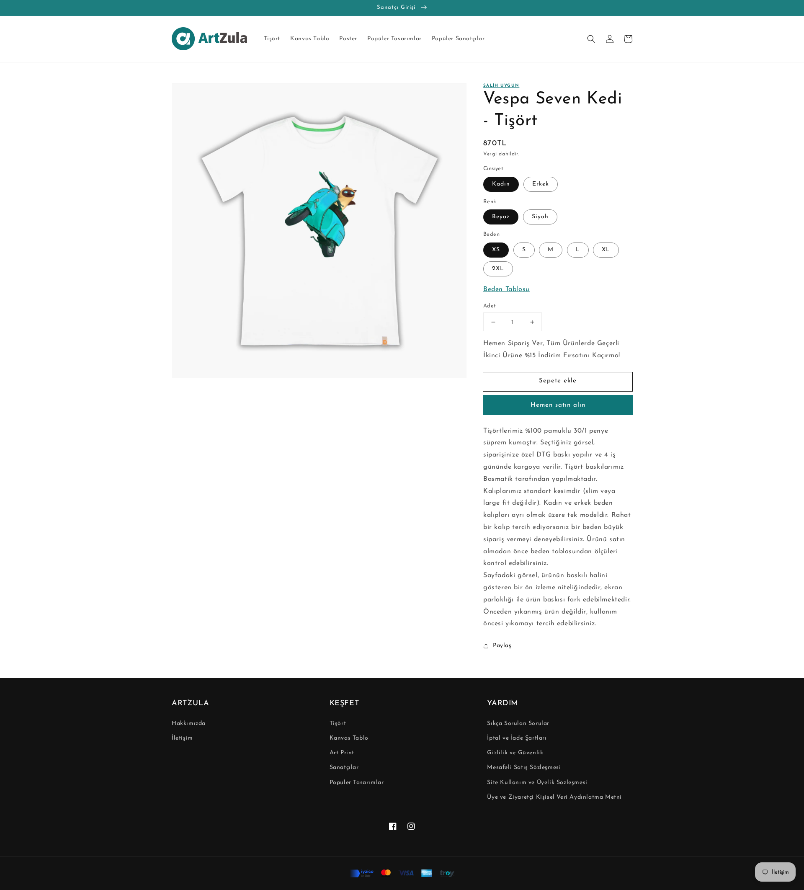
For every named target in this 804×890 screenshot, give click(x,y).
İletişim (182, 738)
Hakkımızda (189, 723)
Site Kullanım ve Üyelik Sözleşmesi (537, 782)
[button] (591, 39)
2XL (498, 269)
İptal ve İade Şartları (516, 738)
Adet (489, 306)
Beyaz (501, 217)
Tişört (338, 723)
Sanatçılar (344, 767)
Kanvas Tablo (349, 738)
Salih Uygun (501, 85)
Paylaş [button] (502, 645)
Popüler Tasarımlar (357, 782)
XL (606, 250)
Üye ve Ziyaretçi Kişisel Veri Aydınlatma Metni (554, 797)
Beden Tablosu (506, 289)
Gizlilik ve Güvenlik (515, 753)
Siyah (540, 217)
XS (496, 250)
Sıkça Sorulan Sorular (518, 723)
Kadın (501, 184)
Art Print (342, 753)
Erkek (540, 184)
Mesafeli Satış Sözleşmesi (524, 767)
